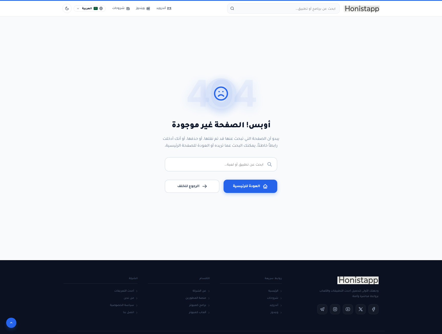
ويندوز (274, 312)
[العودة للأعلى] (11, 323)
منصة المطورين (195, 298)
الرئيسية (273, 290)
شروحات (272, 298)
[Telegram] (322, 309)
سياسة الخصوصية (122, 305)
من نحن (129, 298)
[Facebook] (373, 309)
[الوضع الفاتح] (67, 8)
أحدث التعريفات (124, 290)
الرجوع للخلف (188, 186)
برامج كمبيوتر (197, 305)
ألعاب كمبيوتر (197, 312)
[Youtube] (348, 309)
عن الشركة (199, 290)
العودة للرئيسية (246, 186)
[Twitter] (361, 309)
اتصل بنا (128, 312)
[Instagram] (335, 309)
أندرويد (274, 305)
